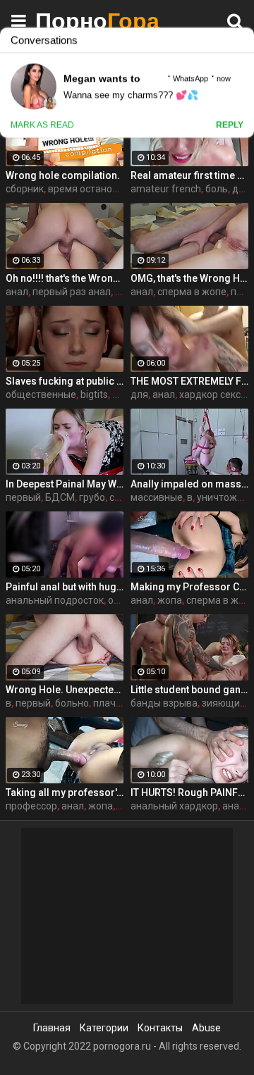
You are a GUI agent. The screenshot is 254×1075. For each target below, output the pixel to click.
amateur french (166, 188)
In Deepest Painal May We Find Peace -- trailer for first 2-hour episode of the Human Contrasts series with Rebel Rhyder (64, 484)
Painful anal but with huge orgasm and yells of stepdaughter (64, 586)
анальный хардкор (174, 806)
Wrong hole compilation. (63, 175)
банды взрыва (164, 703)
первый (23, 497)
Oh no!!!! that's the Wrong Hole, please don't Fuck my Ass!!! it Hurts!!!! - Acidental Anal (64, 278)
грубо (92, 497)
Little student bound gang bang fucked (189, 689)
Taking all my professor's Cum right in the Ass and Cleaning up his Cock (64, 792)
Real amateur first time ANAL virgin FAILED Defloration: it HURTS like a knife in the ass (189, 175)
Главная (52, 1027)
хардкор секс (210, 394)
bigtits (94, 394)
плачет (109, 703)
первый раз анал (71, 291)
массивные (157, 497)
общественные (41, 394)
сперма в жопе (191, 291)
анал (17, 291)
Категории (104, 1027)
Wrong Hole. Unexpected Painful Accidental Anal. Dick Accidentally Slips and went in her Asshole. (64, 689)
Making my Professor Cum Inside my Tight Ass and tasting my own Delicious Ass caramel (189, 586)
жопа (169, 600)
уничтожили (225, 497)
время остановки (88, 188)
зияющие (224, 703)
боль (216, 188)
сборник (25, 188)
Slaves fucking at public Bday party (64, 381)
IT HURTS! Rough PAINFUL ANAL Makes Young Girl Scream (189, 792)
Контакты (160, 1027)
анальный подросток (55, 600)
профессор (31, 806)
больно (72, 703)
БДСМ (60, 497)
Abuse (206, 1027)
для (139, 394)
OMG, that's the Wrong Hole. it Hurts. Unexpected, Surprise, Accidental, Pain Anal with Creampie (189, 278)
